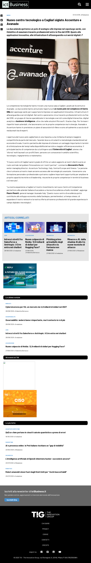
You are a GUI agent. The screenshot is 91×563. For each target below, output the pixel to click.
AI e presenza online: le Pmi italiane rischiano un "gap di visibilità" (35, 445)
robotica (9, 468)
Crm (5, 235)
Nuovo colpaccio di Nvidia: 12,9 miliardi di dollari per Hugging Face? (34, 243)
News (8, 15)
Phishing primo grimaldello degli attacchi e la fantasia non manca (54, 244)
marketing (9, 442)
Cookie (45, 534)
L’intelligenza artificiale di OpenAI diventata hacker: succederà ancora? (38, 459)
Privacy (45, 529)
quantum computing (13, 429)
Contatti (45, 540)
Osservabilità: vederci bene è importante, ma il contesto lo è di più (35, 320)
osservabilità (10, 316)
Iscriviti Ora (12, 500)
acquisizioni (29, 235)
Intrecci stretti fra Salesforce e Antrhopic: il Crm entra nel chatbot (13, 243)
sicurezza (50, 235)
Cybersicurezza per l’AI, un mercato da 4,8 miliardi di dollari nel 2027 (36, 307)
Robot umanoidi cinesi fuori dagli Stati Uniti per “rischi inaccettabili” (36, 472)
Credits (45, 545)
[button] (79, 4)
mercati (8, 303)
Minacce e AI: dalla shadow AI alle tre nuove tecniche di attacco (76, 243)
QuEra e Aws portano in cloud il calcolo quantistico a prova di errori (36, 432)
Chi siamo (45, 523)
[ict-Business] (16, 4)
